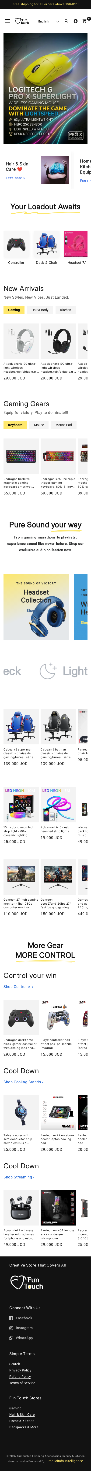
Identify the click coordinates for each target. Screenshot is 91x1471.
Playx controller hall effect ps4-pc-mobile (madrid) (56, 1044)
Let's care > (15, 177)
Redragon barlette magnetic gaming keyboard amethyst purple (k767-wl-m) (18, 483)
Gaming (15, 1408)
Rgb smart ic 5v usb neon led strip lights (55, 829)
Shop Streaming (19, 1177)
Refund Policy (20, 1376)
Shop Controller (18, 986)
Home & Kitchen (21, 1421)
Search (14, 1364)
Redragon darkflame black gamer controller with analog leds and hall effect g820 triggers (21, 1044)
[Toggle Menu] (7, 21)
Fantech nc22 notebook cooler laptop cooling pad (58, 1139)
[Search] (66, 21)
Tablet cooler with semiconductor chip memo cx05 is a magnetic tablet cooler (20, 1139)
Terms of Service (22, 1383)
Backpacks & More (23, 1427)
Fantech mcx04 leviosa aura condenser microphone (58, 1234)
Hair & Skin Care (22, 1414)
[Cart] (85, 21)
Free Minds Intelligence (64, 1461)
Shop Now (36, 611)
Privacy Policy (20, 1370)
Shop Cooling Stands (23, 1082)
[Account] (75, 21)
